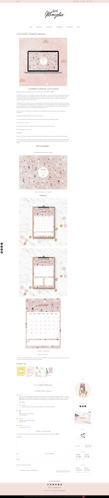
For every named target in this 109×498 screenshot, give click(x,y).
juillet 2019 (86, 472)
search (18, 1)
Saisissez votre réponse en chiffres (24, 464)
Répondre (37, 405)
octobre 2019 (87, 470)
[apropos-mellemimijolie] (83, 390)
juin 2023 (78, 468)
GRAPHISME (30, 32)
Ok (83, 496)
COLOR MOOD (86, 454)
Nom (18, 453)
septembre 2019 (79, 472)
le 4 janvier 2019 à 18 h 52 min (27, 418)
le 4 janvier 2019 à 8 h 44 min (25, 410)
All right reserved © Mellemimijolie (58, 490)
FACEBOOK (83, 1)
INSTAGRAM (77, 1)
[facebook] (53, 484)
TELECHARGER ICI (48, 192)
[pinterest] (56, 484)
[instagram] (61, 484)
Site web (18, 459)
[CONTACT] (83, 436)
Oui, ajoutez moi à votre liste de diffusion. (29, 470)
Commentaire (19, 436)
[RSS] (48, 484)
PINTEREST (90, 1)
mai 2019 (86, 474)
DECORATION (78, 459)
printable (35, 32)
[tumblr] (58, 484)
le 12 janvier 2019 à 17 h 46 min (27, 425)
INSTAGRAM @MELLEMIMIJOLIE (54, 481)
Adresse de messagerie (50, 453)
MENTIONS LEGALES (57, 487)
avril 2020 (86, 468)
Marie (20, 410)
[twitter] (51, 484)
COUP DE (77, 457)
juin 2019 (78, 474)
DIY (84, 459)
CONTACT (50, 487)
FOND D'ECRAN (78, 461)
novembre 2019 (79, 470)
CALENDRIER (25, 32)
